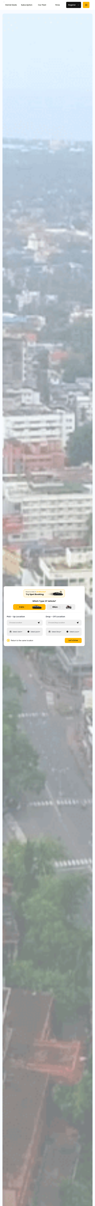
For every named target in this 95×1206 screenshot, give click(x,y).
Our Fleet (42, 5)
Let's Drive (73, 640)
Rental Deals (11, 5)
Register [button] (72, 5)
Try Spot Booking (35, 594)
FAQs (57, 5)
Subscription (26, 5)
